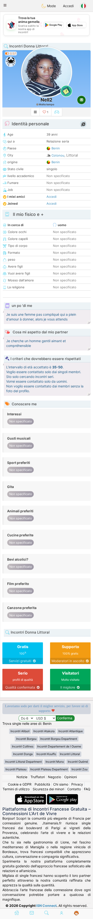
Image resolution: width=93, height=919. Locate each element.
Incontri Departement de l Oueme (59, 746)
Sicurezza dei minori (48, 789)
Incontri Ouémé (78, 761)
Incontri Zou (80, 769)
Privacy (77, 784)
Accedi (68, 6)
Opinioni (70, 777)
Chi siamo (60, 784)
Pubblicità (42, 784)
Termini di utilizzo (16, 789)
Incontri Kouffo (46, 754)
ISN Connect (46, 906)
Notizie (21, 777)
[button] (5, 5)
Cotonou (58, 155)
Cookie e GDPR (19, 784)
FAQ (87, 789)
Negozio (54, 777)
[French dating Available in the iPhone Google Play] (62, 796)
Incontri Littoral (70, 754)
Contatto (74, 789)
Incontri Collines (22, 746)
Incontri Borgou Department (58, 739)
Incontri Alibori (20, 731)
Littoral (72, 155)
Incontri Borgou (26, 739)
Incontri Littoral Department (23, 761)
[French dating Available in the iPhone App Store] (31, 796)
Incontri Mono (55, 761)
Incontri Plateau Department (49, 769)
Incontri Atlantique (70, 731)
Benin (56, 148)
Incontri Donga (23, 754)
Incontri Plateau (15, 769)
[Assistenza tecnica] (76, 913)
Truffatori (38, 777)
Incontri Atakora (44, 731)
